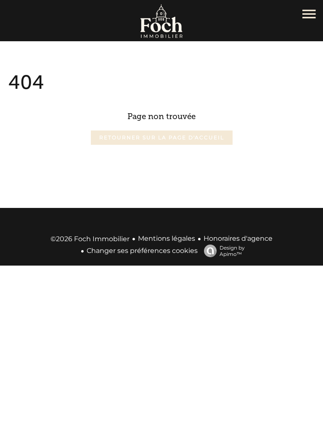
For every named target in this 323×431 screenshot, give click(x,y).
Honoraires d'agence (238, 238)
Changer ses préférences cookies (142, 251)
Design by (232, 251)
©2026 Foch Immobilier (90, 239)
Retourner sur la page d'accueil (161, 137)
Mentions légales (166, 238)
